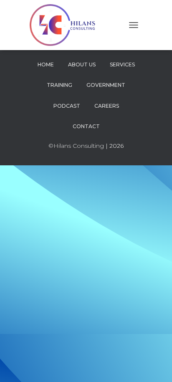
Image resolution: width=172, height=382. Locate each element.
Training (59, 85)
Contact (86, 126)
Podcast (66, 106)
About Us (82, 64)
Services (122, 64)
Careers (106, 106)
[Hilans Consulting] (68, 25)
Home (46, 64)
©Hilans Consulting (76, 145)
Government (105, 85)
